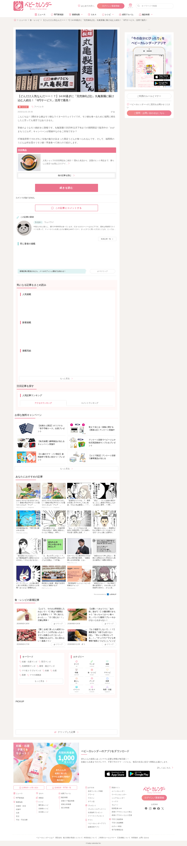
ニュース (41, 14)
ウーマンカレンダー (119, 795)
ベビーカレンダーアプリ (97, 823)
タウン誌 (91, 801)
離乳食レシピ (43, 805)
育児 (17, 816)
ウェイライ (49, 222)
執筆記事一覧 (106, 239)
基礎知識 (76, 14)
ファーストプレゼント (96, 816)
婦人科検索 (65, 808)
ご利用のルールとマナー (149, 96)
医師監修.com (117, 808)
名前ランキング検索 (95, 791)
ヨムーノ (115, 805)
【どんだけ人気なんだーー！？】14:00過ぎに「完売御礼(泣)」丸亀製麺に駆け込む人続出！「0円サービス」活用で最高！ (95, 20)
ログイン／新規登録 (110, 6)
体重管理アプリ (93, 827)
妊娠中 (18, 809)
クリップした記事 (66, 732)
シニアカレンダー (118, 798)
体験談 (41, 798)
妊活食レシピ (43, 812)
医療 (24, 675)
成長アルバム (127, 14)
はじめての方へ (87, 6)
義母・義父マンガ (47, 666)
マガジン (91, 798)
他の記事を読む (64, 175)
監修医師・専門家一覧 (63, 788)
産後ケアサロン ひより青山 (121, 812)
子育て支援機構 (117, 823)
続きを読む (66, 187)
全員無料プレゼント (95, 812)
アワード (91, 795)
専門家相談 (59, 14)
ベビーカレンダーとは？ (45, 838)
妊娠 (47, 670)
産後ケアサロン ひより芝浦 (121, 815)
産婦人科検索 (66, 804)
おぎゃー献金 (117, 826)
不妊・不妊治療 (22, 820)
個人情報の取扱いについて (73, 838)
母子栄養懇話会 (117, 830)
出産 (55, 670)
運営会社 (58, 838)
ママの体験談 (35, 675)
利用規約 (134, 838)
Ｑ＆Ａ (94, 14)
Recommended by (100, 594)
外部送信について (90, 838)
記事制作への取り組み (30, 788)
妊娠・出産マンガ (29, 662)
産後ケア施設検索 (67, 801)
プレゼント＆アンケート (97, 809)
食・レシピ (34, 20)
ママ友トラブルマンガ (31, 670)
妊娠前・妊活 (21, 806)
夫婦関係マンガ (28, 666)
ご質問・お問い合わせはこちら (149, 113)
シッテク (115, 801)
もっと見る (65, 378)
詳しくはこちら (164, 768)
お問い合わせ (144, 838)
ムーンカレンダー (118, 791)
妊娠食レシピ (43, 808)
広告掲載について (123, 838)
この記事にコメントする (68, 208)
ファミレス (39, 106)
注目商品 (22, 150)
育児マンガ (46, 662)
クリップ (104, 271)
